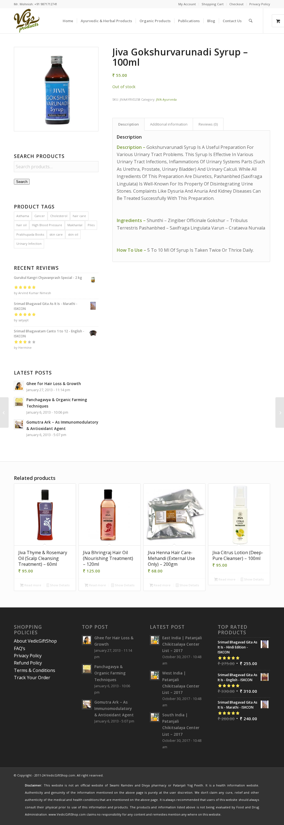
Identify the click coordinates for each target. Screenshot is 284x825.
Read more (32, 585)
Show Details (59, 585)
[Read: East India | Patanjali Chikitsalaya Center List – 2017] (155, 640)
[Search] (250, 20)
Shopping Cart (213, 4)
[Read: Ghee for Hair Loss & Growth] (19, 386)
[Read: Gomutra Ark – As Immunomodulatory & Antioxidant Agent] (19, 424)
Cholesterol (58, 216)
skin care (56, 234)
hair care (79, 216)
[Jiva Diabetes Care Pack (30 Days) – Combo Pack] (279, 412)
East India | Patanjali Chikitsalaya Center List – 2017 (182, 644)
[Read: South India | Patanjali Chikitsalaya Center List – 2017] (155, 717)
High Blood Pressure (47, 225)
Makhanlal (74, 225)
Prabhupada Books (30, 234)
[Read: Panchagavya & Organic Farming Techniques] (19, 402)
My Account (187, 4)
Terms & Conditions (34, 670)
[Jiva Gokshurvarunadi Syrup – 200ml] (4, 412)
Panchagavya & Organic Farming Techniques (110, 673)
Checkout (236, 4)
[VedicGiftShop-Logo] (27, 20)
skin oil (73, 234)
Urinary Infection (29, 243)
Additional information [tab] (168, 124)
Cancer (39, 216)
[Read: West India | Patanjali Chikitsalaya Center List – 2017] (155, 675)
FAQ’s (19, 648)
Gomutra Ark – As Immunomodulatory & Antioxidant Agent (114, 708)
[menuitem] (187, 4)
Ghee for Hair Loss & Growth (53, 383)
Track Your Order (32, 677)
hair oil (21, 225)
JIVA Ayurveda (166, 99)
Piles (91, 225)
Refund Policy (28, 663)
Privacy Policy (259, 4)
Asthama (22, 216)
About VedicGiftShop (35, 641)
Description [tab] (128, 124)
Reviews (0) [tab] (208, 124)
